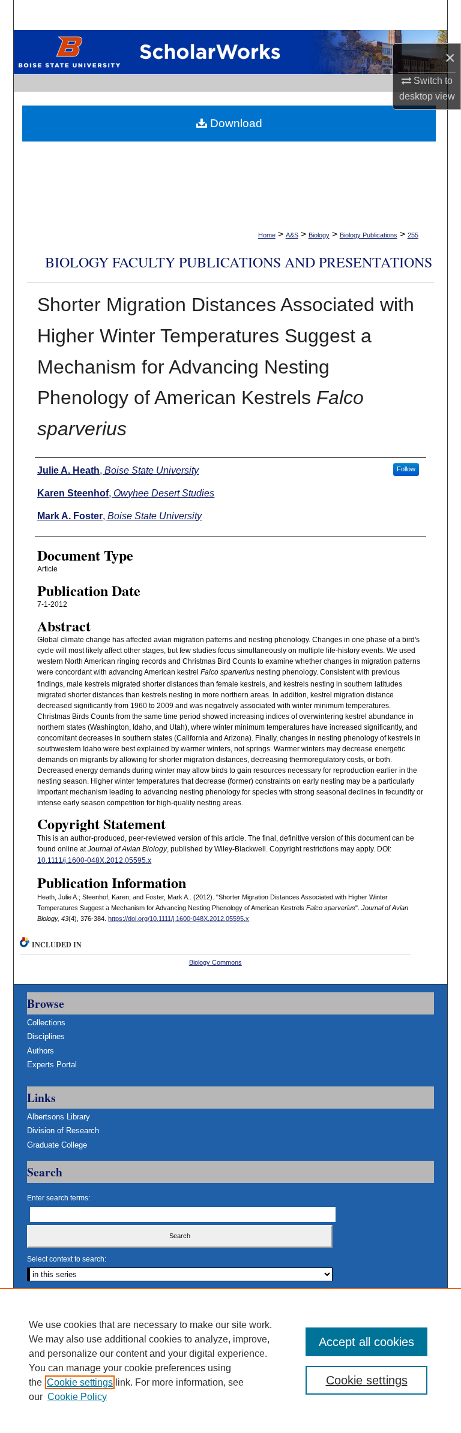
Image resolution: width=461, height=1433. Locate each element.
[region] (230, 1360)
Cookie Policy (77, 1397)
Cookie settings (80, 1382)
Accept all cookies (366, 1341)
